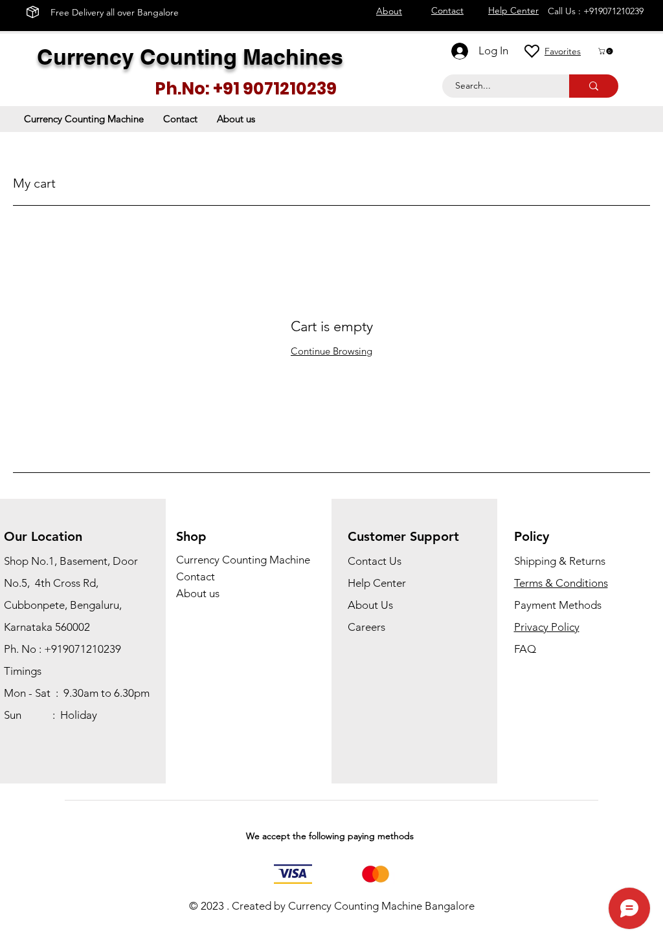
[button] (606, 51)
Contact (195, 576)
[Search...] (593, 86)
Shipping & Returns (559, 560)
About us (197, 593)
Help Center (377, 582)
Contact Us (374, 560)
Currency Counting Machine (243, 559)
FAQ (525, 648)
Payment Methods (559, 604)
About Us (370, 604)
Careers (366, 626)
